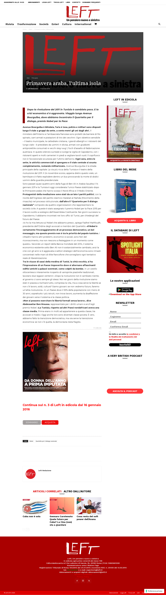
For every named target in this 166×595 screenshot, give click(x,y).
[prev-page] (24, 529)
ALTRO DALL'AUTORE (77, 491)
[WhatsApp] (53, 100)
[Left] (83, 13)
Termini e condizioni (83, 574)
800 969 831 (72, 570)
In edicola (97, 328)
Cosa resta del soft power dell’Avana (87, 518)
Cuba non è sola (31, 516)
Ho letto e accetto (124, 337)
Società (43, 24)
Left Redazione (33, 88)
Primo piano (35, 78)
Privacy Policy (83, 577)
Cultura (66, 24)
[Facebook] (38, 100)
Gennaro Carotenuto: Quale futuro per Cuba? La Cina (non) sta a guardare (61, 520)
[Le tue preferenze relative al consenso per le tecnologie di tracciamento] (154, 591)
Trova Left (59, 2)
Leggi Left (46, 2)
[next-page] (27, 529)
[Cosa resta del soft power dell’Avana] (89, 505)
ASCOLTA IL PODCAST (125, 391)
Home (25, 29)
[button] (159, 24)
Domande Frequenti (91, 2)
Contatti (76, 2)
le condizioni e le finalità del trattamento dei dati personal (124, 337)
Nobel (31, 441)
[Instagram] (83, 580)
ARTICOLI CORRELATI (47, 491)
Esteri (55, 24)
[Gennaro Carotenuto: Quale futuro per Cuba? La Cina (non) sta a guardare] (62, 505)
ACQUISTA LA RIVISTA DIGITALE (125, 160)
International (83, 24)
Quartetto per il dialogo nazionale (46, 441)
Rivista (10, 24)
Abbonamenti (34, 2)
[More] (61, 100)
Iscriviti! (125, 344)
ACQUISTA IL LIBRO (125, 220)
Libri (68, 2)
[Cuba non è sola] (35, 505)
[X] (46, 100)
